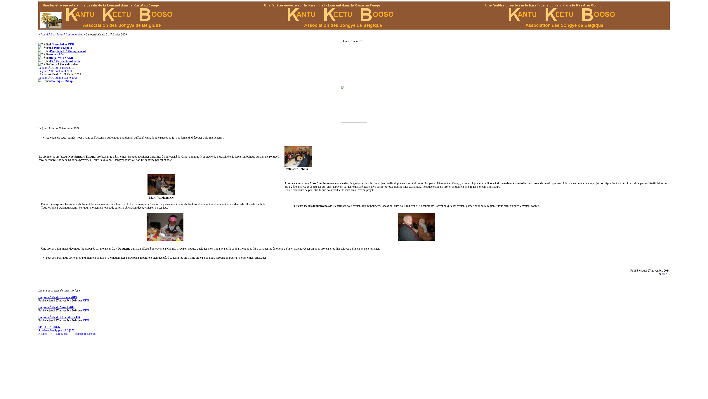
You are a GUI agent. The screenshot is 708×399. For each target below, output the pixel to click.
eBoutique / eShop (61, 81)
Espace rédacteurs (85, 333)
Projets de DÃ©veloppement (68, 51)
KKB (666, 273)
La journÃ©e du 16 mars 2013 (56, 67)
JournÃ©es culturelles (70, 34)
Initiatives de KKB (61, 57)
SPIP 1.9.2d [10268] (50, 327)
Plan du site (61, 333)
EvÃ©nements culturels (65, 61)
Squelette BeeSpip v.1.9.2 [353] (56, 330)
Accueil (42, 333)
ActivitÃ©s (48, 34)
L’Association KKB (62, 44)
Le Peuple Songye (61, 47)
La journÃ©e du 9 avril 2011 (55, 71)
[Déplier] (44, 44)
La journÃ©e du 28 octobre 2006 (57, 77)
